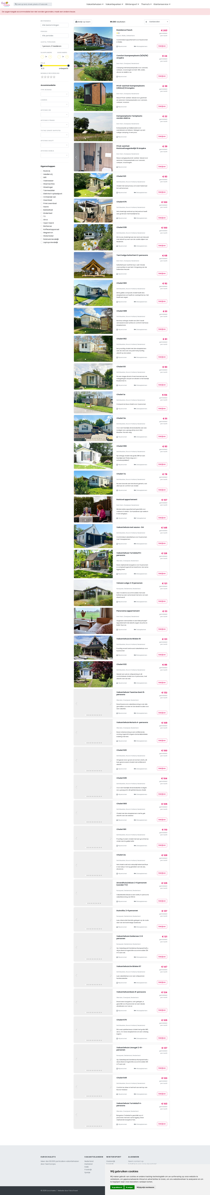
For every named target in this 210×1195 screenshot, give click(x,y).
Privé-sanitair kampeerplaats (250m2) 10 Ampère (130, 87)
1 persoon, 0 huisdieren (51, 46)
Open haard (48, 223)
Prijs (43, 63)
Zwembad (47, 200)
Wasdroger (48, 187)
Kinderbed (47, 213)
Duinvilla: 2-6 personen (127, 910)
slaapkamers (46, 52)
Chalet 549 (121, 1077)
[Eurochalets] (5, 4)
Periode (44, 31)
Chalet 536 (121, 227)
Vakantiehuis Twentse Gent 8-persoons (130, 693)
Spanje (87, 1172)
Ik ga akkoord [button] (117, 1187)
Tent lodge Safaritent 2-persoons (132, 255)
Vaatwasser (48, 180)
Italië (86, 1167)
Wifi (44, 177)
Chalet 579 (121, 1020)
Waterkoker (48, 236)
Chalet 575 (121, 202)
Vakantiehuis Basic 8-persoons (131, 992)
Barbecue (47, 226)
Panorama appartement (128, 611)
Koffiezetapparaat (51, 229)
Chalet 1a (120, 394)
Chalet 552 (121, 338)
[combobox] (55, 94)
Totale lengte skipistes (51, 130)
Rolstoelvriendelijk (51, 239)
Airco (45, 219)
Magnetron (48, 232)
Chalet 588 (121, 311)
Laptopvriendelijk (50, 242)
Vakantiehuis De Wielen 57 (128, 966)
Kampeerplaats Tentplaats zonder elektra (129, 117)
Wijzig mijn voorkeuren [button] (145, 1187)
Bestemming (46, 21)
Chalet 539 (121, 778)
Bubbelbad (48, 210)
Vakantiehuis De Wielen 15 (128, 639)
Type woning (46, 90)
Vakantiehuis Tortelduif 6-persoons (129, 554)
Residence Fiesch (124, 30)
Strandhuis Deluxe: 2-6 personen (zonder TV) (131, 883)
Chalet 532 (121, 664)
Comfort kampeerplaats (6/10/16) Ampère (132, 56)
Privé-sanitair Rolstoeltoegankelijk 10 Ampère (131, 147)
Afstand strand (48, 120)
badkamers (62, 52)
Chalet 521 (121, 176)
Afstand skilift (47, 141)
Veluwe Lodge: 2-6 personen (129, 583)
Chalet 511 (121, 366)
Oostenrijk (110, 1161)
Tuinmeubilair (49, 190)
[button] (85, 48)
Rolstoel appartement (126, 499)
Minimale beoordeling (50, 73)
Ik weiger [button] (129, 1187)
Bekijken (162, 46)
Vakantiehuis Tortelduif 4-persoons (129, 1104)
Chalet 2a (121, 855)
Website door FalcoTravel (68, 1191)
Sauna (46, 206)
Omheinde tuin (49, 197)
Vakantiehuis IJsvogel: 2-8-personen (129, 1048)
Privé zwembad (50, 203)
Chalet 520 (121, 750)
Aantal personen (48, 42)
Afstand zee (46, 110)
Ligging (44, 100)
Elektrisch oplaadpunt (52, 193)
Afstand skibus (47, 151)
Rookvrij (46, 171)
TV (44, 216)
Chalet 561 (121, 829)
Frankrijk (88, 1169)
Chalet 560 (121, 803)
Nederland (88, 1161)
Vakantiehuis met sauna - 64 (130, 527)
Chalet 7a (121, 474)
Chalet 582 (121, 283)
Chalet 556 (121, 446)
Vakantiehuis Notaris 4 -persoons (132, 722)
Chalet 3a (121, 418)
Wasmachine (49, 184)
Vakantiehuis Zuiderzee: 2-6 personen (129, 937)
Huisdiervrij (47, 174)
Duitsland (88, 1164)
